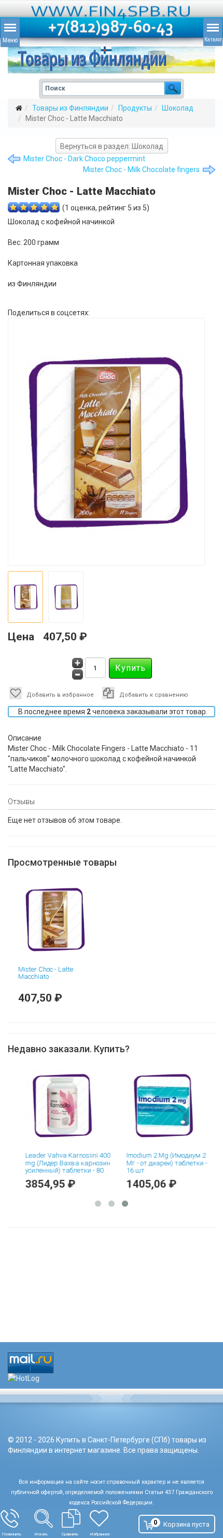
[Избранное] (106, 1518)
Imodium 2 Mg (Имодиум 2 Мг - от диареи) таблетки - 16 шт (162, 1162)
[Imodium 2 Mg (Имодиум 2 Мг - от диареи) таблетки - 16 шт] (164, 1105)
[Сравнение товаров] (75, 1518)
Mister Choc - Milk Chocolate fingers (141, 169)
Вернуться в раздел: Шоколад (111, 146)
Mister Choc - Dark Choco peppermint (84, 159)
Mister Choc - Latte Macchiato (45, 972)
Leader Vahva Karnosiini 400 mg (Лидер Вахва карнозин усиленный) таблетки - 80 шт (63, 1166)
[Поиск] (48, 1518)
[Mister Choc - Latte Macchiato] (61, 919)
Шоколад (177, 108)
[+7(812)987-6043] (17, 1518)
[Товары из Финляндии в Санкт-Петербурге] (111, 60)
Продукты (135, 108)
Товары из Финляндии (70, 108)
